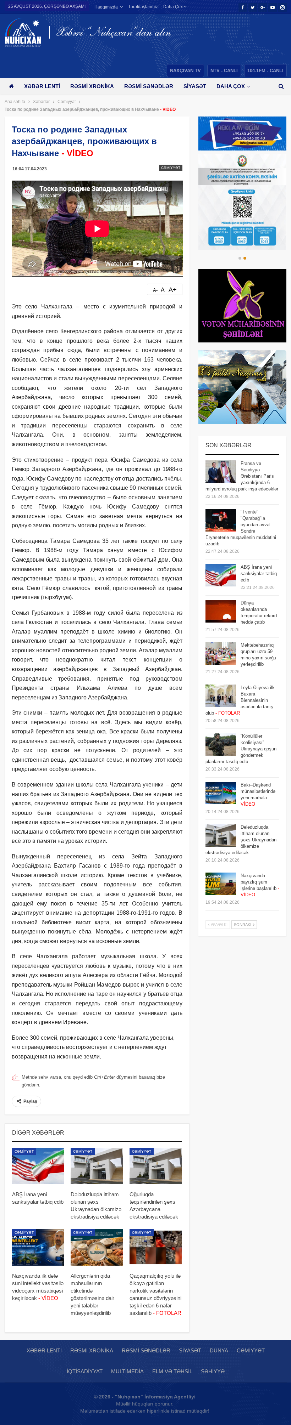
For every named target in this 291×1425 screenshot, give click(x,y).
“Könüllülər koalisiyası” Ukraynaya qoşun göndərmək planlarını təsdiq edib (240, 748)
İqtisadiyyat (85, 1371)
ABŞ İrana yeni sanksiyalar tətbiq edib (259, 573)
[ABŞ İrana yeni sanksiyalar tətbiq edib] (38, 1166)
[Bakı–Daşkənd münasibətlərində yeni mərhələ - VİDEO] (220, 793)
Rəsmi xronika (92, 86)
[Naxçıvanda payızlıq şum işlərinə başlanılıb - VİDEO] (220, 884)
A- (155, 290)
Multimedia (127, 1371)
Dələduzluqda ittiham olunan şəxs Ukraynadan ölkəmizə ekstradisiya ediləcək (240, 839)
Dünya (219, 1350)
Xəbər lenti (42, 86)
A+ (173, 289)
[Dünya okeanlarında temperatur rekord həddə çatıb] (220, 611)
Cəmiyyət (170, 168)
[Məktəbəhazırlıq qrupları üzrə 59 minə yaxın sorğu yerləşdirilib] (220, 653)
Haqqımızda (106, 7)
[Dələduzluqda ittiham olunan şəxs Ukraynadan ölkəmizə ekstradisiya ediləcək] (97, 1166)
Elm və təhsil (172, 1371)
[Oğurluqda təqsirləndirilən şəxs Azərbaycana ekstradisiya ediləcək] (156, 1166)
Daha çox (173, 6)
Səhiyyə (213, 1371)
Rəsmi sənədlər (148, 86)
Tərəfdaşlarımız (143, 6)
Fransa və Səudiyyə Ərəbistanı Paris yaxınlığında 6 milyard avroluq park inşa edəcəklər (241, 476)
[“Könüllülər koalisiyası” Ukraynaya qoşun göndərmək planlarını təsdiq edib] (220, 744)
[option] (242, 202)
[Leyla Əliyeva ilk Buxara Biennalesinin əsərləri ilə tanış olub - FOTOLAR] (220, 696)
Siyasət (194, 86)
